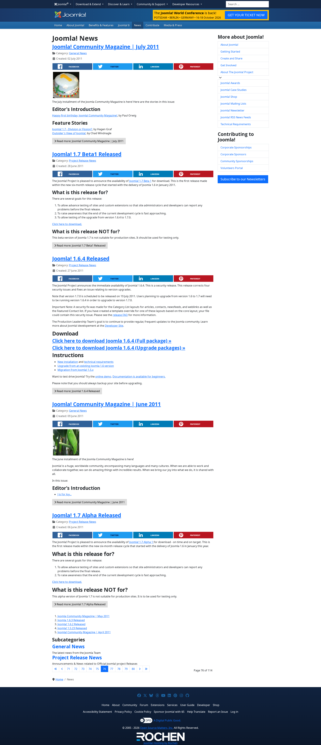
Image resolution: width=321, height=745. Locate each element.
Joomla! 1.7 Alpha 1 (141, 542)
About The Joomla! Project (237, 72)
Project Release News (82, 160)
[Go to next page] (140, 669)
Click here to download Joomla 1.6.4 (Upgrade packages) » (118, 348)
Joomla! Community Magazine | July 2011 (105, 46)
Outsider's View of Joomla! (69, 133)
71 (68, 669)
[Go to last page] (146, 669)
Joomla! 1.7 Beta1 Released (86, 154)
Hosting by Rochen (161, 743)
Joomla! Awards (230, 83)
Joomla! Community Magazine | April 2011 (84, 632)
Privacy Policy (123, 712)
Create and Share (231, 58)
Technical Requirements (236, 124)
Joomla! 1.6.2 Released (71, 624)
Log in (234, 712)
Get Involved (228, 65)
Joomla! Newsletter (232, 110)
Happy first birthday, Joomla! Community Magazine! (84, 115)
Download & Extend (88, 4)
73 (82, 669)
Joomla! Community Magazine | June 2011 (106, 404)
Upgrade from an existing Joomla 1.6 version (86, 366)
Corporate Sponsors (233, 154)
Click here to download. (67, 224)
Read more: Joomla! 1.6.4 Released (78, 391)
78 (118, 669)
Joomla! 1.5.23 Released (72, 628)
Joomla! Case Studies (234, 90)
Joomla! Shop (229, 97)
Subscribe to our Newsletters (243, 179)
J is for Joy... (65, 494)
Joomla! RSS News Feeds (236, 117)
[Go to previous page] (62, 669)
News (137, 25)
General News (78, 53)
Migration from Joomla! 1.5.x (75, 370)
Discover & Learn (119, 4)
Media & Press (173, 25)
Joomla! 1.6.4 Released (80, 258)
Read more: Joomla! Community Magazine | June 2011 (90, 502)
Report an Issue (218, 712)
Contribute (152, 25)
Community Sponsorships (237, 161)
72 (75, 669)
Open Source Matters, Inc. (156, 728)
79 (126, 669)
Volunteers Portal (232, 168)
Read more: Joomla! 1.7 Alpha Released (80, 604)
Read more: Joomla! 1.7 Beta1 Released (80, 245)
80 (133, 669)
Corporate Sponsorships (236, 147)
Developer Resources (186, 4)
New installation (68, 362)
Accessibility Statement (97, 712)
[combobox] (247, 4)
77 (111, 669)
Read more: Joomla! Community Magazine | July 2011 (90, 141)
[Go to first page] (55, 669)
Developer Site (114, 325)
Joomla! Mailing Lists (233, 103)
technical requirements (99, 362)
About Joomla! (75, 25)
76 (104, 669)
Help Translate (196, 712)
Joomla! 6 (124, 25)
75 (97, 669)
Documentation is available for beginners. (139, 376)
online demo (103, 376)
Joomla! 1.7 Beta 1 (140, 181)
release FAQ (120, 315)
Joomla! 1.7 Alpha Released (86, 515)
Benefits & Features (101, 25)
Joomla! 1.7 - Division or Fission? (72, 129)
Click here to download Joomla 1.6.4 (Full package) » (111, 341)
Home (58, 25)
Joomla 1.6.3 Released (71, 620)
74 (90, 669)
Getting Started (230, 51)
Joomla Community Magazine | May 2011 (84, 616)
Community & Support (151, 4)
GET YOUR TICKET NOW (246, 15)
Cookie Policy (142, 712)
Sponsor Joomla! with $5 (169, 712)
